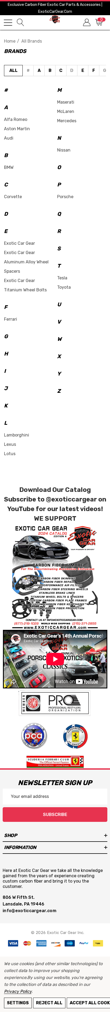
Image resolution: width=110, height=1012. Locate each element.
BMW (9, 167)
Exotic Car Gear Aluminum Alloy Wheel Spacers (26, 262)
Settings (18, 1002)
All (13, 70)
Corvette (13, 196)
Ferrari (10, 319)
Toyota (64, 287)
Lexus (10, 444)
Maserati (65, 102)
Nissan (63, 150)
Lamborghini (16, 435)
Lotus (9, 453)
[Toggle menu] (8, 22)
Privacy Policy (18, 991)
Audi (8, 138)
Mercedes (66, 120)
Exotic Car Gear (19, 243)
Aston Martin (17, 128)
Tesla (62, 277)
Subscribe (55, 814)
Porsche (65, 196)
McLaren (65, 111)
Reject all (49, 1002)
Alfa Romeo (15, 119)
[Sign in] (86, 22)
